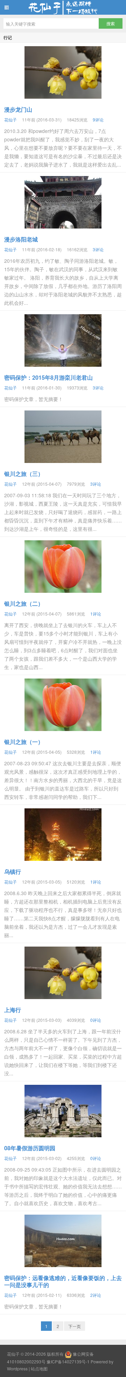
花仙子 (63, 7)
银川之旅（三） (23, 474)
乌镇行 (12, 871)
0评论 (95, 1020)
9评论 (98, 119)
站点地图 (39, 1368)
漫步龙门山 (18, 109)
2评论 (95, 1295)
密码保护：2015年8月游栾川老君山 (48, 377)
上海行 (12, 1010)
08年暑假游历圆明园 (29, 1148)
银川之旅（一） (23, 742)
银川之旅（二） (23, 603)
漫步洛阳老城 (21, 239)
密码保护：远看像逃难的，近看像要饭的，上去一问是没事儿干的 (63, 1281)
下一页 (74, 1326)
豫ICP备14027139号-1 (68, 1361)
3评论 (98, 249)
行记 (8, 37)
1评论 (95, 614)
